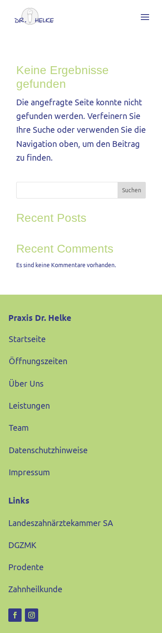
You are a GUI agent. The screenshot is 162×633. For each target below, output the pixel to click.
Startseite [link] (27, 339)
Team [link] (19, 427)
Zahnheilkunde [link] (35, 589)
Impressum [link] (29, 472)
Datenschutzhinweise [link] (48, 450)
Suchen (131, 190)
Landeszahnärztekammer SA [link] (60, 523)
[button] (145, 16)
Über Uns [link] (26, 383)
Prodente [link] (26, 567)
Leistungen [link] (29, 405)
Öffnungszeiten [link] (38, 361)
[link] (31, 16)
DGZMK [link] (22, 545)
